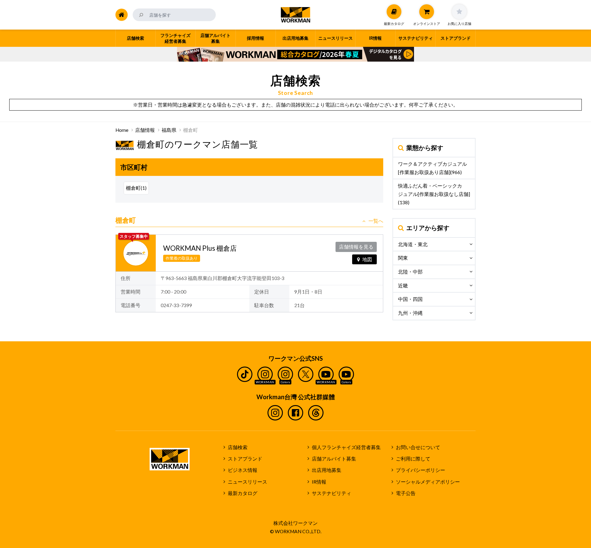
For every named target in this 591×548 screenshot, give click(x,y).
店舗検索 (237, 447)
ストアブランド (245, 458)
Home (121, 130)
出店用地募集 (326, 470)
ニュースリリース (247, 482)
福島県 (169, 130)
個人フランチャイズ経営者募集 (346, 447)
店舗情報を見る (356, 247)
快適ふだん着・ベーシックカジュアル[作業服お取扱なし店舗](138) (434, 194)
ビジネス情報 (242, 470)
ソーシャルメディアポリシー (428, 482)
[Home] (121, 15)
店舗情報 (145, 130)
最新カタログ (242, 493)
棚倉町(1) (136, 188)
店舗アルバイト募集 (334, 458)
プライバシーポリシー (420, 470)
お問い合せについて (418, 447)
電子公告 (406, 493)
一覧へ (375, 221)
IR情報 (319, 482)
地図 (367, 259)
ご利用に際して (413, 458)
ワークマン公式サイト (295, 14)
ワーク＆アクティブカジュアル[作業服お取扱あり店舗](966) (432, 168)
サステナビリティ (331, 493)
